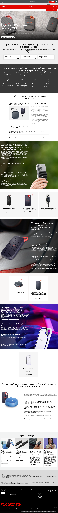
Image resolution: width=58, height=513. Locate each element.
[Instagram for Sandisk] (48, 490)
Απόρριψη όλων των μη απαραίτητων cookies (40, 511)
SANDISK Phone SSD (8, 185)
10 (45, 249)
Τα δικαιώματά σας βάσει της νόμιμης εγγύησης (41, 494)
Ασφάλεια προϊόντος (40, 492)
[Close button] (56, 2)
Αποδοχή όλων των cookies (51, 511)
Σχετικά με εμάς (12, 489)
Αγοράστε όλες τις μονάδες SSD (51, 9)
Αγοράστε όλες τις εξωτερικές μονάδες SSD (8, 37)
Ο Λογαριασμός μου (22, 489)
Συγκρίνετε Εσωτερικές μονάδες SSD (12, 9)
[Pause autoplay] (57, 39)
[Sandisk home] (4, 6)
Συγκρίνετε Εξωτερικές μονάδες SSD (26, 9)
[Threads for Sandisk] (50, 491)
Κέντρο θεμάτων (31, 489)
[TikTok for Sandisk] (52, 490)
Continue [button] (52, 1)
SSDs (14, 6)
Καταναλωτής (49, 4)
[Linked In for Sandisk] (55, 490)
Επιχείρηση (53, 4)
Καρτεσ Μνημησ (19, 6)
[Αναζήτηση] (56, 6)
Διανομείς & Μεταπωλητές (23, 492)
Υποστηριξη (48, 6)
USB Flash (24, 6)
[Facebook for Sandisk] (50, 490)
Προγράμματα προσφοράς (32, 492)
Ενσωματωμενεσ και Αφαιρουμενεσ (31, 6)
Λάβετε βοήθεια (40, 489)
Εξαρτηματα (38, 6)
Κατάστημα (43, 6)
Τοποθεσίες (11, 492)
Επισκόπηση (3, 9)
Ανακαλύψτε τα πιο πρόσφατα (9, 4)
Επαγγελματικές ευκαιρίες (13, 493)
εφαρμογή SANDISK (42, 249)
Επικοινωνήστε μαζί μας (13, 494)
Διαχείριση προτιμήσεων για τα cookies (27, 511)
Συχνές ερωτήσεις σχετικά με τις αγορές (23, 494)
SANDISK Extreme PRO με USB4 (15, 169)
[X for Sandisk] (53, 490)
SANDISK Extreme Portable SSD (13, 176)
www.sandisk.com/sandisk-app (16, 483)
